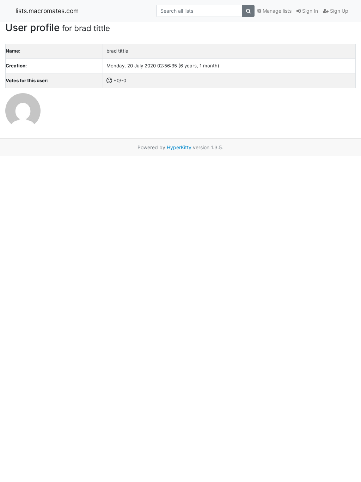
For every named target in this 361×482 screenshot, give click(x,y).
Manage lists (276, 11)
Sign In (309, 11)
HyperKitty (179, 147)
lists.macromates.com (47, 10)
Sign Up (338, 11)
